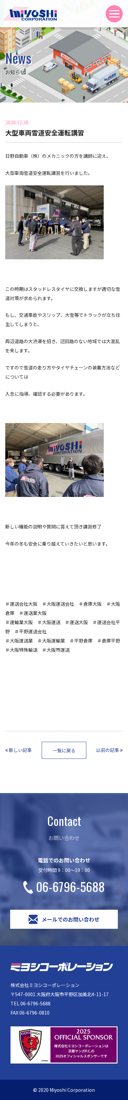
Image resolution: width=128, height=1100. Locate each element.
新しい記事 (20, 750)
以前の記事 (107, 750)
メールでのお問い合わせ (70, 919)
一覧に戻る (64, 750)
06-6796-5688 (70, 886)
